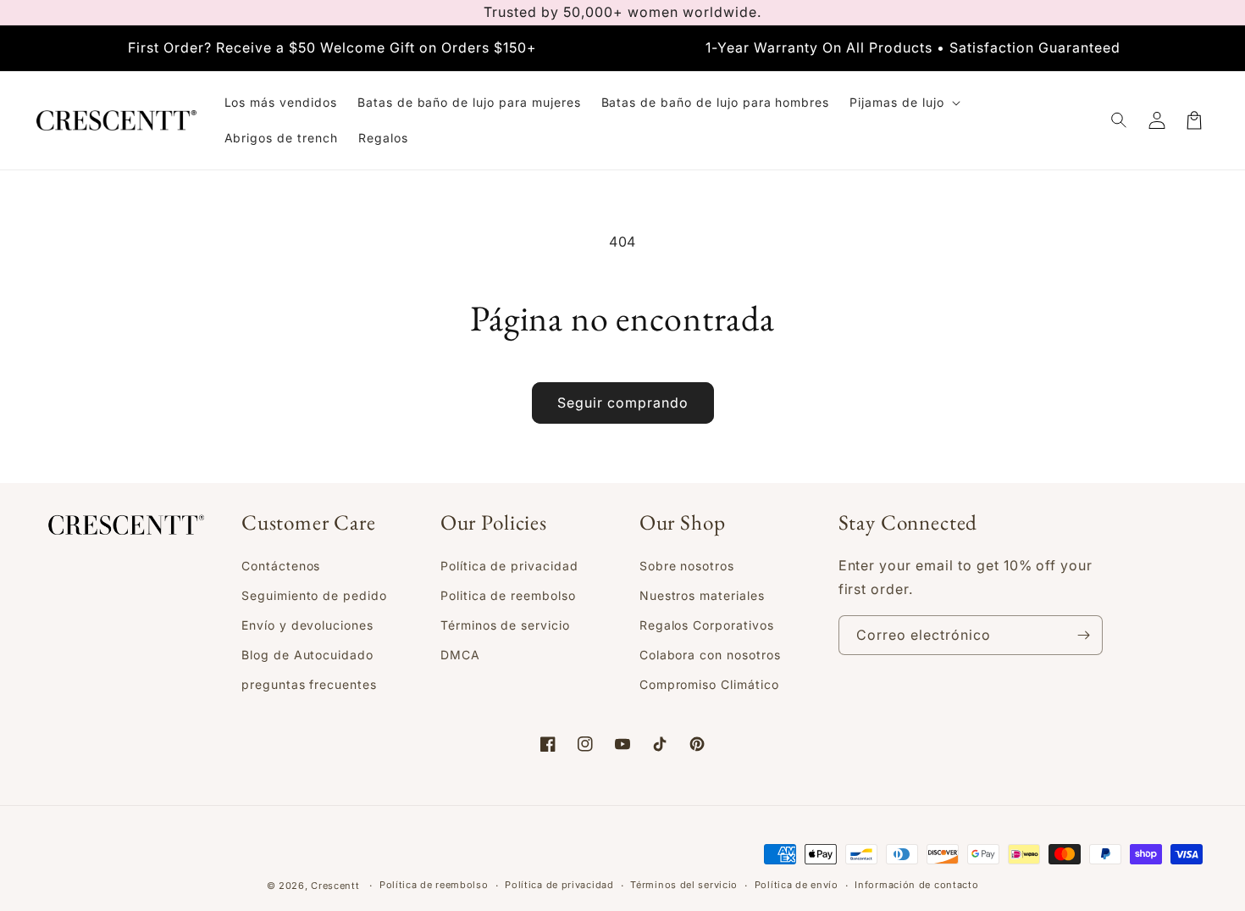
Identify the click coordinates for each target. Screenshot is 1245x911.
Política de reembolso (434, 885)
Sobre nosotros (686, 565)
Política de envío (796, 885)
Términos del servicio (684, 885)
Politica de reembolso (508, 595)
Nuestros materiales (702, 595)
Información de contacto (916, 885)
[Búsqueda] (1119, 120)
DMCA (460, 654)
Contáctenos (281, 565)
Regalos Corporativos (706, 625)
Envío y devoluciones (307, 625)
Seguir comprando (623, 402)
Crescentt (335, 886)
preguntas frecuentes (309, 684)
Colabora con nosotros (710, 654)
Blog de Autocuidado (307, 654)
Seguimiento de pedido (314, 595)
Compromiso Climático (709, 684)
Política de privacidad (509, 565)
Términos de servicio (505, 625)
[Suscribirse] (1083, 635)
